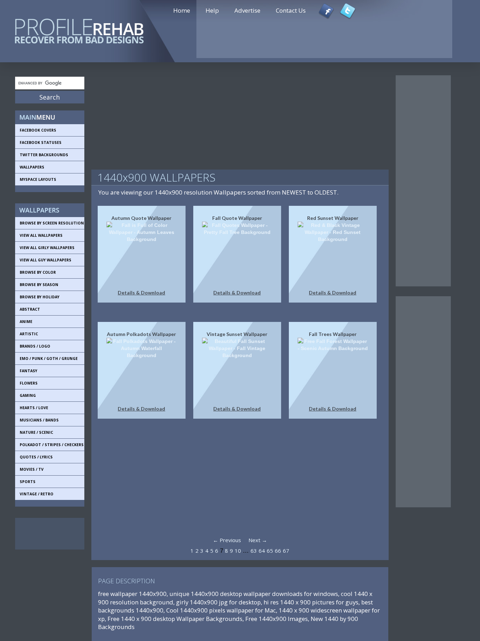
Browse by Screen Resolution (52, 223)
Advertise (247, 10)
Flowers (29, 383)
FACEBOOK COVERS (38, 130)
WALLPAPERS (32, 167)
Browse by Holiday (39, 296)
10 (238, 550)
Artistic (29, 333)
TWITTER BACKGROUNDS (44, 154)
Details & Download (141, 293)
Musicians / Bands (39, 420)
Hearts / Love (34, 407)
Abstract (30, 309)
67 (286, 550)
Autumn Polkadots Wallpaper (141, 334)
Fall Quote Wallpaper (237, 218)
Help (212, 10)
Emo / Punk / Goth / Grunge (49, 358)
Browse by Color (38, 272)
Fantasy (28, 370)
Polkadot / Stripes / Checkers (52, 444)
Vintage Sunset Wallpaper (237, 334)
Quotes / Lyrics (36, 457)
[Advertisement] (46, 534)
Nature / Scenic (36, 432)
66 (278, 550)
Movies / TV (32, 469)
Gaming (28, 395)
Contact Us (291, 10)
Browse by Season (39, 284)
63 (254, 550)
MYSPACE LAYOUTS (38, 179)
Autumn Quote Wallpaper (141, 218)
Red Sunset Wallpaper (332, 218)
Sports (27, 481)
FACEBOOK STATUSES (40, 142)
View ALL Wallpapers (41, 235)
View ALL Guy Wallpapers (45, 260)
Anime (26, 321)
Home (181, 10)
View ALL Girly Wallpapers (47, 247)
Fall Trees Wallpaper (333, 334)
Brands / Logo (35, 346)
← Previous (227, 540)
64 (262, 550)
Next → (257, 540)
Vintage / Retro (36, 493)
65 (270, 550)
